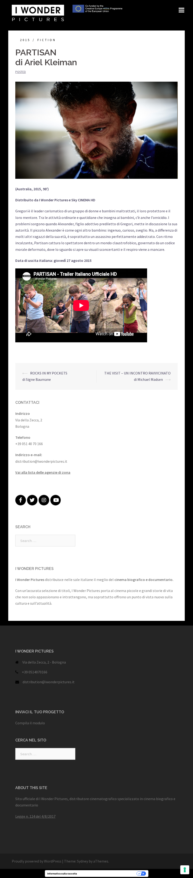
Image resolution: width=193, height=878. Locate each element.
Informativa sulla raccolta (62, 873)
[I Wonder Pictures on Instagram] (44, 500)
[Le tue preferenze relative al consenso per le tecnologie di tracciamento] (184, 869)
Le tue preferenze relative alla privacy (108, 873)
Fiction (46, 40)
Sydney (82, 861)
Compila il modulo (30, 723)
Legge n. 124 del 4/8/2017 (35, 816)
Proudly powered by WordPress (36, 861)
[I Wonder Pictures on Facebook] (20, 500)
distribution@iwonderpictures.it (49, 681)
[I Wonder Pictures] (67, 12)
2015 (25, 40)
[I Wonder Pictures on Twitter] (32, 500)
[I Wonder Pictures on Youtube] (55, 500)
